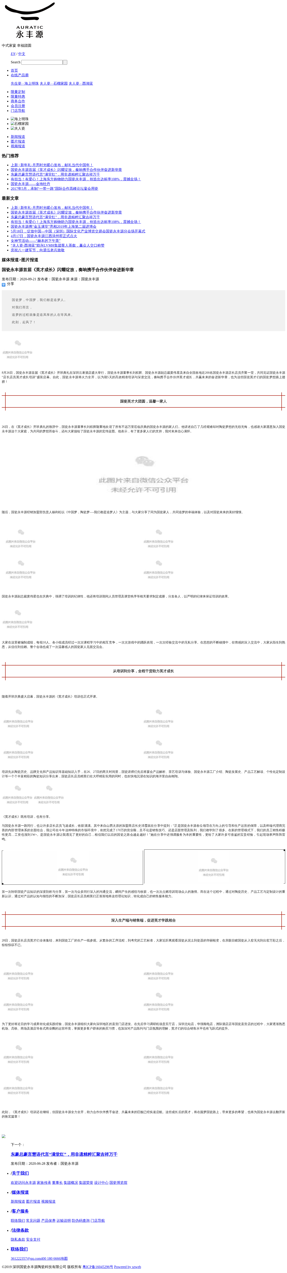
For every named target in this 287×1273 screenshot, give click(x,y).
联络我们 (18, 1220)
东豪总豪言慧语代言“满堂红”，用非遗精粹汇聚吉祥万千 (55, 174)
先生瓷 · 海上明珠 (25, 83)
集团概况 (71, 1183)
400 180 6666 (51, 1258)
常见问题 (33, 1220)
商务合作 (18, 101)
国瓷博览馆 (118, 1183)
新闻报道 (18, 137)
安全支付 (33, 1239)
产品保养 (48, 1220)
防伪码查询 (81, 1220)
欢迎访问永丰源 (23, 1183)
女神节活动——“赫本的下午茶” (36, 241)
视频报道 (18, 146)
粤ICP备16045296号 (98, 1267)
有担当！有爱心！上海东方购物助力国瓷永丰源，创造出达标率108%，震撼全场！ (76, 179)
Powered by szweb (127, 1267)
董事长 (57, 1183)
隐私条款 (18, 1239)
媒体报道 (20, 1192)
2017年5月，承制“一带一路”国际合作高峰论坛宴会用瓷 (54, 188)
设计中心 (101, 1183)
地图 (64, 1258)
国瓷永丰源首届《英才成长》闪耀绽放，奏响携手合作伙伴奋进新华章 (66, 170)
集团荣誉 (86, 1183)
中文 (21, 54)
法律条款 (20, 1230)
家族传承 (44, 1183)
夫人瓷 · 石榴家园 (54, 83)
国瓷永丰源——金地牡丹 (30, 184)
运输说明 (64, 1220)
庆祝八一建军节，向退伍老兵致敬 (38, 250)
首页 (14, 70)
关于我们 (20, 1173)
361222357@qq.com (26, 1258)
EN (13, 54)
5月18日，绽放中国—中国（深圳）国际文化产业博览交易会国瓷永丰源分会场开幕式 (78, 231)
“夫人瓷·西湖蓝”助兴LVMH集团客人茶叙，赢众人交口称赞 (57, 245)
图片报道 (18, 141)
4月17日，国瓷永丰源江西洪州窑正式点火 (44, 236)
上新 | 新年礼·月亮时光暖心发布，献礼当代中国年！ (52, 165)
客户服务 (20, 1211)
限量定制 (18, 92)
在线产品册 (20, 75)
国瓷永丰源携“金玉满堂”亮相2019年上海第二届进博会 (53, 226)
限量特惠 (18, 96)
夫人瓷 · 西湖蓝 (81, 83)
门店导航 (18, 111)
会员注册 (18, 106)
